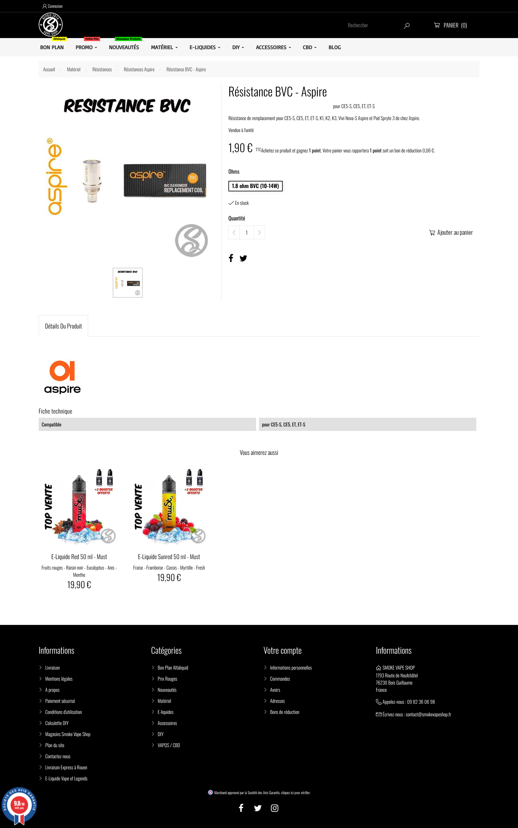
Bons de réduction (284, 711)
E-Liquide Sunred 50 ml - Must (169, 556)
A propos (52, 689)
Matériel (164, 700)
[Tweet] (243, 258)
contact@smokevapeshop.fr (428, 714)
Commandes (280, 678)
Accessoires (167, 722)
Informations (394, 650)
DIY (160, 734)
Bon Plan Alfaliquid (173, 667)
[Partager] (230, 258)
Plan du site (54, 745)
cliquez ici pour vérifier (295, 792)
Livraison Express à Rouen (66, 767)
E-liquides (166, 711)
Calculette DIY (57, 722)
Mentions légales (59, 678)
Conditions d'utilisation (63, 711)
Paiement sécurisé (60, 700)
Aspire (414, 118)
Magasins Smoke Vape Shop (68, 734)
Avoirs (275, 689)
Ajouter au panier (451, 232)
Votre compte (282, 650)
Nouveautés (167, 689)
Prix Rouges (167, 678)
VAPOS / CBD (169, 745)
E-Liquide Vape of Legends (66, 778)
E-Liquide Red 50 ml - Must (79, 556)
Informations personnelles (291, 667)
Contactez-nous (57, 756)
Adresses (277, 700)
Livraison (52, 667)
